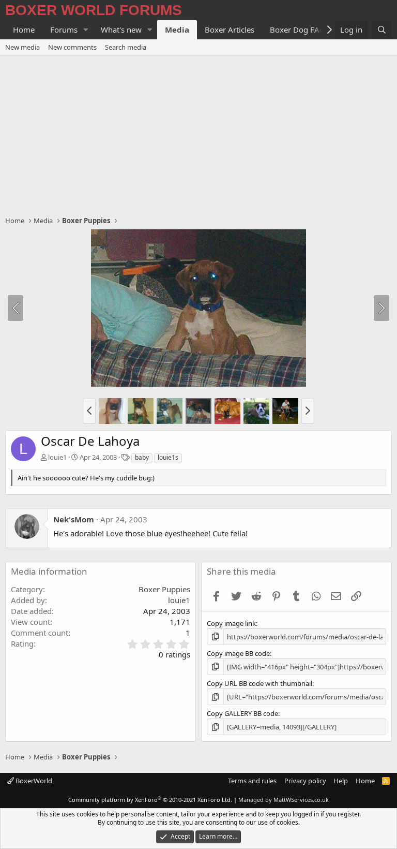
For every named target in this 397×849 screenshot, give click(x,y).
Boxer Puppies (164, 589)
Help (340, 780)
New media (22, 47)
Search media (125, 47)
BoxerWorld (33, 780)
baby (142, 457)
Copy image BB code (238, 653)
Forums (64, 29)
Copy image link (231, 623)
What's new (121, 29)
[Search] (382, 29)
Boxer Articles (229, 29)
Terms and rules (252, 780)
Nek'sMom (73, 519)
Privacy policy (305, 780)
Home (24, 29)
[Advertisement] (198, 133)
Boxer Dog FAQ (298, 29)
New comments (72, 47)
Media (177, 29)
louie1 (57, 457)
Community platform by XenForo (150, 799)
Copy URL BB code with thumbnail (259, 683)
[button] (86, 29)
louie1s (168, 457)
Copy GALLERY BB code (242, 713)
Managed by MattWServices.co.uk (283, 799)
